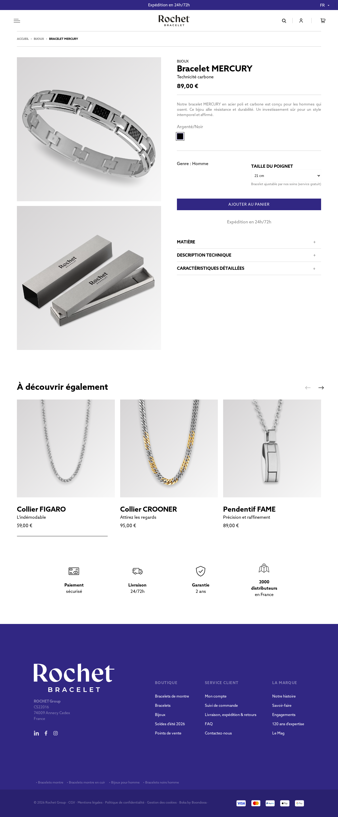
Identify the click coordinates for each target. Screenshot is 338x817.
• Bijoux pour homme (124, 782)
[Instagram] (55, 733)
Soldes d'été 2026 (170, 724)
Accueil (23, 39)
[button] (308, 387)
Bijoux (39, 39)
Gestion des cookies (162, 802)
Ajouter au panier (249, 204)
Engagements (283, 714)
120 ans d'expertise (288, 724)
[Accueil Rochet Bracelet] (174, 21)
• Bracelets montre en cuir (86, 782)
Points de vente (168, 733)
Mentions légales (90, 802)
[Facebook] (46, 733)
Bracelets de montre (172, 696)
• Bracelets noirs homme (160, 782)
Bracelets (163, 705)
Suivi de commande (221, 705)
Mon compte (216, 696)
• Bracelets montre (49, 782)
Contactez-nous (218, 733)
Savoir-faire (282, 705)
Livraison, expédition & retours (230, 714)
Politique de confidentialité (124, 802)
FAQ (209, 724)
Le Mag (278, 733)
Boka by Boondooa (192, 802)
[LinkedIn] (36, 733)
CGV (71, 802)
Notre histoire (284, 696)
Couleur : (190, 126)
